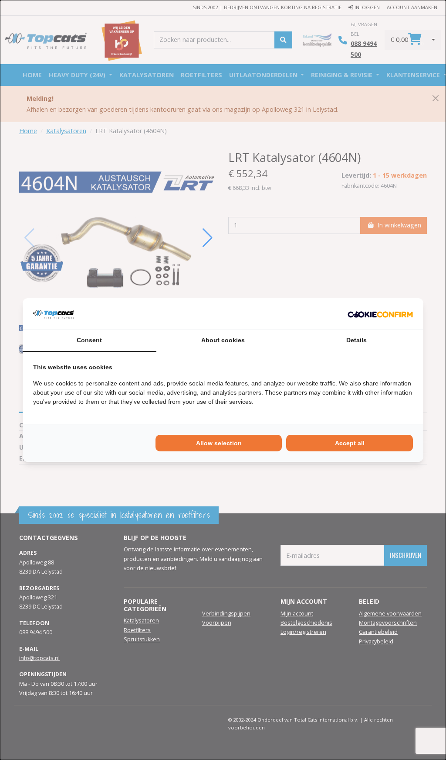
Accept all (350, 443)
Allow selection (219, 443)
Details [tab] (356, 340)
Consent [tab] (89, 340)
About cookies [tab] (223, 340)
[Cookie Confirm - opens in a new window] (380, 314)
